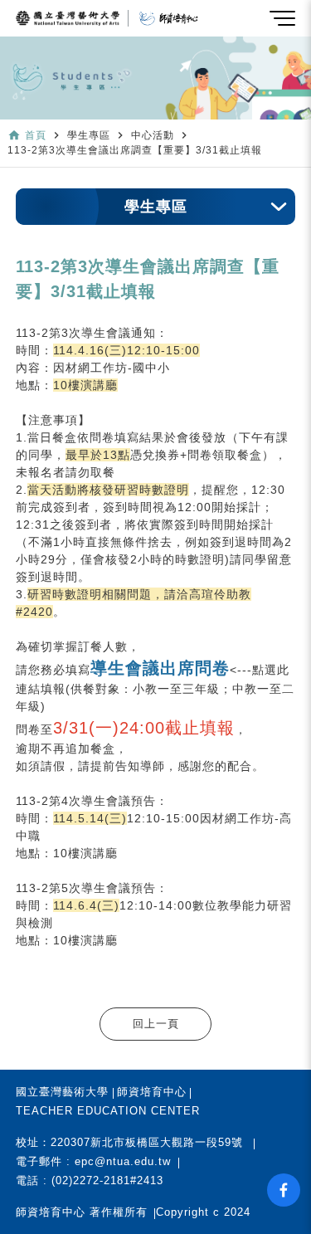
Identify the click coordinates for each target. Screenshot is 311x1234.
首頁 (35, 135)
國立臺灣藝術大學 (62, 1091)
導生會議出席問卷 (160, 668)
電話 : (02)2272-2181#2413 (89, 1180)
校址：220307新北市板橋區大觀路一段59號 (129, 1142)
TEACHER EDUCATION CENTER (108, 1110)
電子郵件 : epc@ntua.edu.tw (93, 1161)
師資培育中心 (152, 1091)
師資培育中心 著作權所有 (82, 1212)
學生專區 (155, 206)
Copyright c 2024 (203, 1212)
